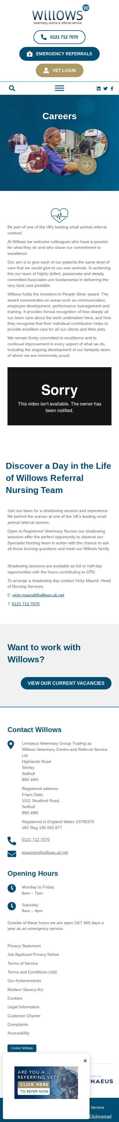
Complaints (18, 1024)
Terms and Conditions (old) (32, 972)
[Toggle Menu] (59, 88)
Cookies (15, 998)
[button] (12, 88)
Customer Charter (24, 1015)
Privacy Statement (24, 945)
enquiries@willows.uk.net (45, 852)
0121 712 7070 (26, 604)
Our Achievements (24, 980)
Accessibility (18, 1033)
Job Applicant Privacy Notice (33, 954)
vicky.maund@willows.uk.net (38, 595)
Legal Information (24, 1007)
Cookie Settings (22, 1048)
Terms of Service (23, 963)
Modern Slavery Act (25, 989)
